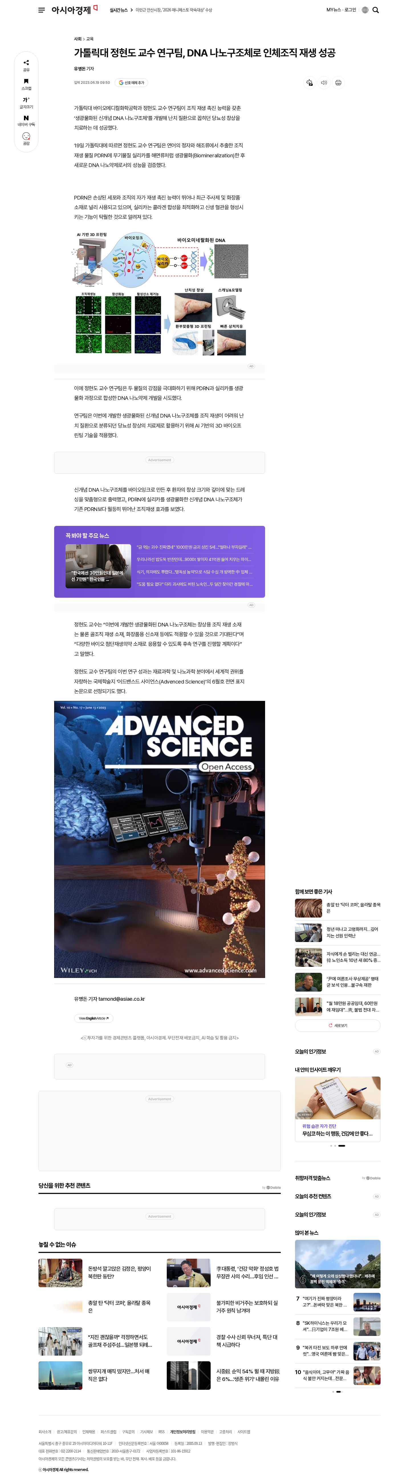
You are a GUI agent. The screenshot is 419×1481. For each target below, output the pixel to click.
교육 (90, 39)
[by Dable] (271, 1188)
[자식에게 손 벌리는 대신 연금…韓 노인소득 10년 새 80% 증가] (308, 965)
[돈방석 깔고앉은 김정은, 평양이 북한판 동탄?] (60, 1286)
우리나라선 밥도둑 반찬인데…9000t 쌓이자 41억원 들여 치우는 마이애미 (195, 559)
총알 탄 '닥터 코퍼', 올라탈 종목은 (354, 908)
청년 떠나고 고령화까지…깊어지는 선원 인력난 (352, 932)
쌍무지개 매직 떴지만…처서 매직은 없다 (118, 1375)
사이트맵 (243, 1431)
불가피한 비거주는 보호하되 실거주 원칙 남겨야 (247, 1307)
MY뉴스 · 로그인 (341, 10)
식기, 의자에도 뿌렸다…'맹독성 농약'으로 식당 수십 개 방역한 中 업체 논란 (195, 572)
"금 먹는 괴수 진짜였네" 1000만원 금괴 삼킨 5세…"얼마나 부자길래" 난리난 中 (195, 547)
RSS (161, 1431)
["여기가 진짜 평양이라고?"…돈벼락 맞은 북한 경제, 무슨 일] (367, 1310)
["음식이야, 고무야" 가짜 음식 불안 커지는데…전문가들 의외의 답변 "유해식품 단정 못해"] (367, 1384)
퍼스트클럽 (108, 1431)
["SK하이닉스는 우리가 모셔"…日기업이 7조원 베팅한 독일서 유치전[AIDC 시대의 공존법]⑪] (367, 1335)
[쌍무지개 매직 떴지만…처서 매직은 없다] (60, 1388)
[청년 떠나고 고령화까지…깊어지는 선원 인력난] (308, 941)
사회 (78, 39)
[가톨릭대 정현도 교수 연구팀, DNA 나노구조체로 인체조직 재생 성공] (159, 293)
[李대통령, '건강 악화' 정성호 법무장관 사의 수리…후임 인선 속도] (189, 1286)
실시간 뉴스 (118, 10)
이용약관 (207, 1431)
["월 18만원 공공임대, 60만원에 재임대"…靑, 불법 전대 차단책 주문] (308, 1015)
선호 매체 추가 (134, 83)
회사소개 (44, 1431)
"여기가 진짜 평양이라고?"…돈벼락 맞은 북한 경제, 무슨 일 (325, 1305)
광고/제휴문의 (67, 1431)
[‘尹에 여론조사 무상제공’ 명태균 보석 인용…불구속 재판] (308, 990)
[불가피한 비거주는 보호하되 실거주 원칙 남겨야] (189, 1320)
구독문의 (128, 1431)
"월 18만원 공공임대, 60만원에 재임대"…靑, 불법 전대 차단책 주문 (353, 1007)
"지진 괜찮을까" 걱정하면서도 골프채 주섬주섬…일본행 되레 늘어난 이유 (118, 1341)
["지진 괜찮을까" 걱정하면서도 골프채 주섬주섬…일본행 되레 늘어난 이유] (60, 1354)
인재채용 (88, 1431)
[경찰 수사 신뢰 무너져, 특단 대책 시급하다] (189, 1354)
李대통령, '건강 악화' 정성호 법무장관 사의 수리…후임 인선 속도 (247, 1273)
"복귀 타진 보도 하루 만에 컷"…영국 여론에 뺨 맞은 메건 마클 (325, 1354)
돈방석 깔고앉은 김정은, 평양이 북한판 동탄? (119, 1273)
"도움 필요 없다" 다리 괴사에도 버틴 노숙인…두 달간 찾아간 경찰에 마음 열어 (195, 584)
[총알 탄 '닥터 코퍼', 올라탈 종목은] (308, 916)
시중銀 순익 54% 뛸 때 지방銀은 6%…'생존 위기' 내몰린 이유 (248, 1375)
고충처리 (225, 1431)
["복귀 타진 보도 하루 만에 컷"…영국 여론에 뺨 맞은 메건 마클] (367, 1359)
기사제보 (146, 1431)
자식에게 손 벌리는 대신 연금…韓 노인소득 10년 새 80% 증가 (353, 957)
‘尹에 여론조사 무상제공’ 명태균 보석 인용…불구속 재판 (353, 982)
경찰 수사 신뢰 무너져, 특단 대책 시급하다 (246, 1341)
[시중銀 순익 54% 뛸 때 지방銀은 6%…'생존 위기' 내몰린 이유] (189, 1388)
